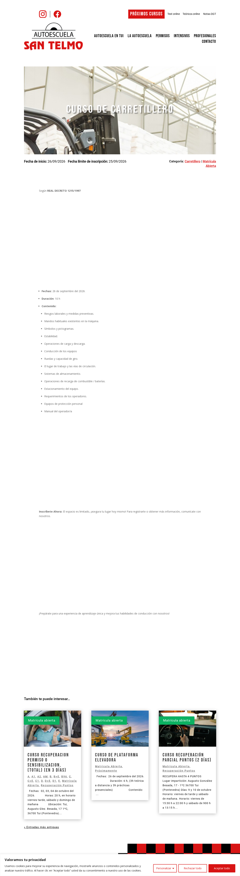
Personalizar (163, 868)
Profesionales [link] (205, 36)
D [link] (42, 780)
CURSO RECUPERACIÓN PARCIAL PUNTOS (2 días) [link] (187, 757)
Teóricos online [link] (191, 13)
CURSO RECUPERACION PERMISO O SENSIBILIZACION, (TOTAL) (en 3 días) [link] (48, 762)
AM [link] (45, 776)
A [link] (29, 776)
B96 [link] (64, 776)
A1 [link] (33, 776)
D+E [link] (48, 780)
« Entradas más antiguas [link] (41, 827)
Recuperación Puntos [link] (57, 785)
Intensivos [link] (182, 36)
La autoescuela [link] (140, 36)
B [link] (51, 776)
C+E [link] (30, 780)
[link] (42, 17)
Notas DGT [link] (209, 13)
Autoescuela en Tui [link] (109, 36)
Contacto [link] (209, 42)
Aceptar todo (222, 868)
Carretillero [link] (192, 161)
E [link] (59, 780)
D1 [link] (54, 780)
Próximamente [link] (106, 770)
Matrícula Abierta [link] (108, 766)
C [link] (70, 776)
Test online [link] (173, 13)
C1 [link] (37, 780)
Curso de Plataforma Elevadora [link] (116, 757)
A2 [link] (39, 776)
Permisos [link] (163, 36)
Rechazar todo (193, 868)
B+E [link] (56, 776)
